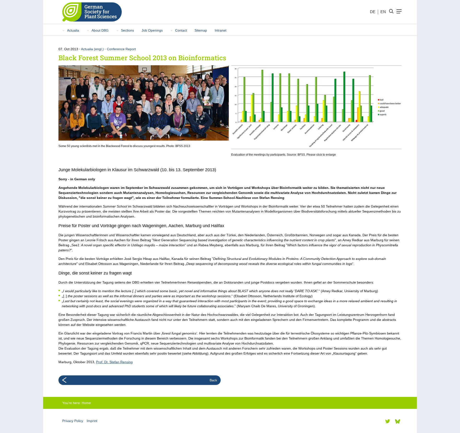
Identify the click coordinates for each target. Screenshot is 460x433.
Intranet (220, 30)
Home (86, 403)
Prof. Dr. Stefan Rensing (114, 362)
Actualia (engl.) (92, 49)
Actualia (73, 30)
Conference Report (121, 49)
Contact (181, 30)
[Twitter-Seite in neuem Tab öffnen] (388, 421)
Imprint (92, 421)
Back (213, 380)
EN (383, 12)
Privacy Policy (72, 421)
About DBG (100, 30)
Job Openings (152, 30)
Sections (127, 30)
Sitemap (201, 30)
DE (372, 12)
